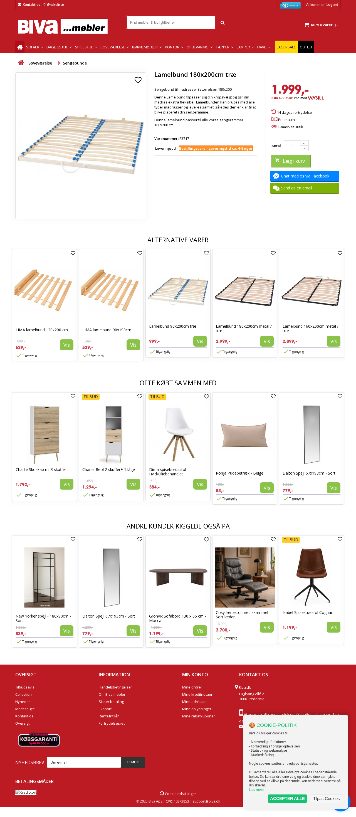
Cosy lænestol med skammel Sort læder (242, 614)
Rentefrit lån (109, 716)
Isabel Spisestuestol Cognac (308, 612)
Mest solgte (25, 708)
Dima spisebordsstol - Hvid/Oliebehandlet (169, 472)
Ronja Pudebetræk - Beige (239, 473)
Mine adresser (194, 701)
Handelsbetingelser (115, 687)
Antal (276, 145)
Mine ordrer (192, 687)
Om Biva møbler (112, 694)
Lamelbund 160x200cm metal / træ (310, 328)
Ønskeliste (55, 4)
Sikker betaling (111, 701)
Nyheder (22, 701)
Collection (23, 694)
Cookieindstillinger (180, 793)
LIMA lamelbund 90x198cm (106, 329)
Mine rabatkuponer (198, 716)
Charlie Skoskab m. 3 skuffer (41, 469)
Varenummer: (166, 138)
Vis (66, 345)
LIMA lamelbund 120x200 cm (42, 329)
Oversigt (22, 723)
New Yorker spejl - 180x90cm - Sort (43, 618)
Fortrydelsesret (112, 723)
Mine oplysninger (196, 708)
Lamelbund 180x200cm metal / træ (244, 328)
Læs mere (256, 789)
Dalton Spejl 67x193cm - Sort (309, 473)
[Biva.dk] (66, 26)
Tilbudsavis (24, 687)
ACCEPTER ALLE (287, 798)
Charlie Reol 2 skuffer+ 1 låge (108, 469)
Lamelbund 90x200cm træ (172, 326)
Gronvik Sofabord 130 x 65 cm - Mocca (177, 618)
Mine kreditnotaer (197, 694)
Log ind (332, 4)
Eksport (105, 708)
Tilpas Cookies (326, 798)
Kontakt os (31, 4)
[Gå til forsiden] (21, 62)
